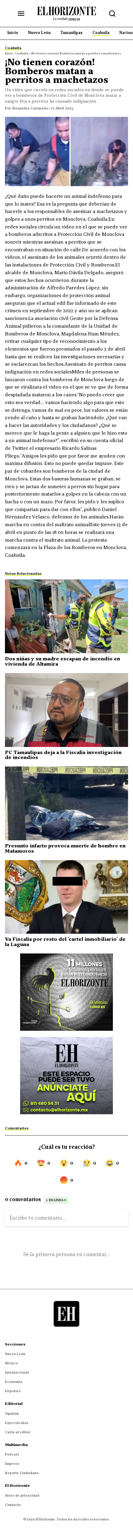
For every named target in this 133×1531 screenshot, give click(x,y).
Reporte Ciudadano (22, 1473)
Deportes (13, 1391)
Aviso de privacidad (22, 1495)
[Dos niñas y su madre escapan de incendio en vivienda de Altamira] (66, 616)
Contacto (13, 1505)
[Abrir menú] (21, 13)
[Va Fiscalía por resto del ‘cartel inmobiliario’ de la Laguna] (66, 897)
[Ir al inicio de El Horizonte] (66, 13)
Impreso (12, 1463)
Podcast (12, 1454)
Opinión (12, 1413)
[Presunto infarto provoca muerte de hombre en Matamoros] (66, 803)
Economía (13, 1382)
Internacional (17, 1372)
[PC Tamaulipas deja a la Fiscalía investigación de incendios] (66, 710)
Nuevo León (15, 1354)
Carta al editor (17, 1432)
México (11, 1363)
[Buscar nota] (112, 13)
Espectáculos (16, 1423)
